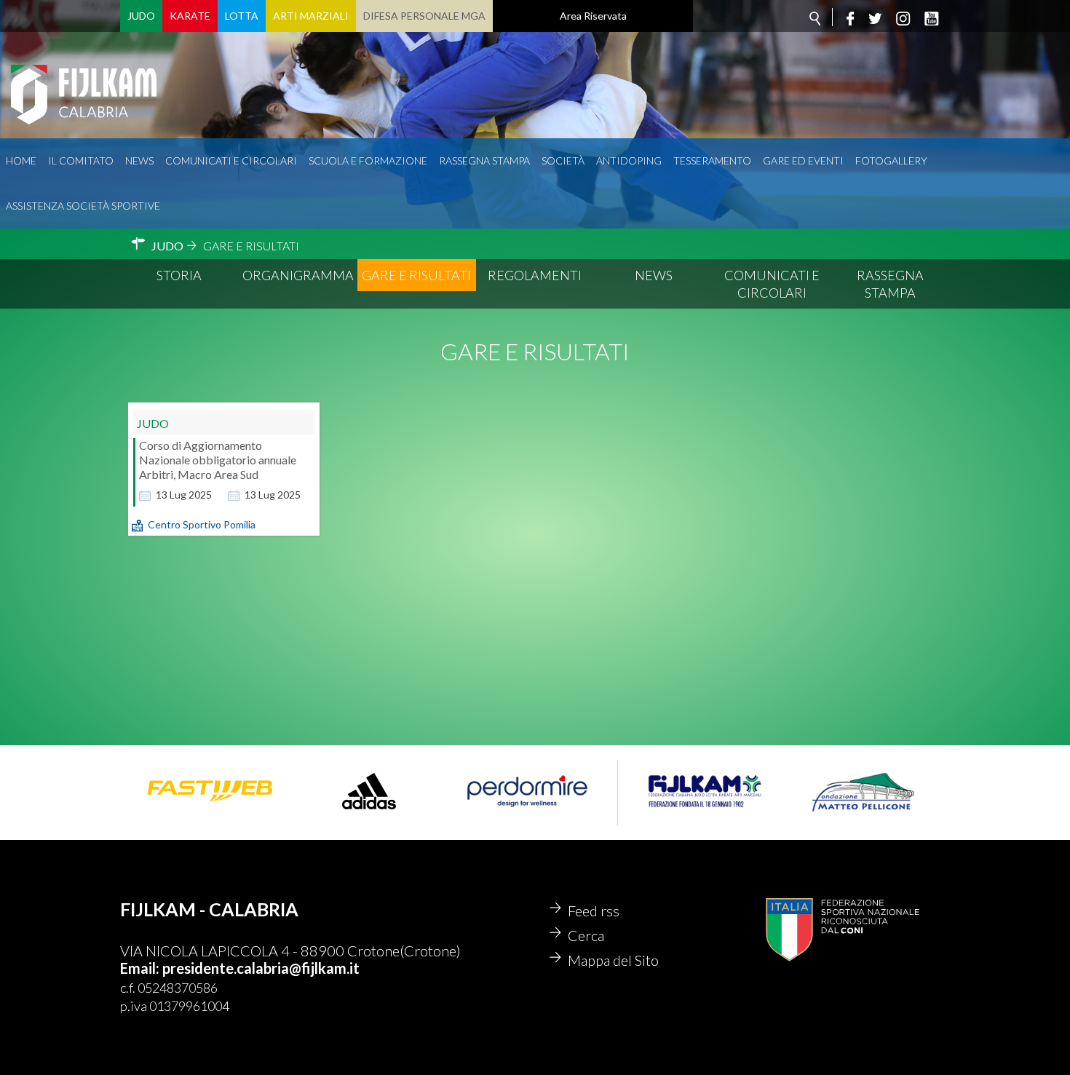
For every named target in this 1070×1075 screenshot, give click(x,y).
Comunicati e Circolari (772, 284)
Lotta (241, 15)
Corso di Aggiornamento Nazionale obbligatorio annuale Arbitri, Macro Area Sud (217, 459)
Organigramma (298, 275)
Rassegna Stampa (484, 160)
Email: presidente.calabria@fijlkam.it (240, 968)
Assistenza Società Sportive (83, 205)
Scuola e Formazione (368, 160)
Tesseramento (712, 160)
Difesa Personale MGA (424, 15)
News (139, 160)
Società (563, 160)
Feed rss (593, 910)
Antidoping (629, 160)
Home (21, 160)
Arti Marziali (311, 15)
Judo (141, 15)
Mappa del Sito (613, 960)
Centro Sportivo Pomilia (201, 524)
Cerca (586, 935)
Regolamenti (535, 275)
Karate (190, 15)
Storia (179, 275)
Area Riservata (593, 15)
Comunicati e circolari (231, 160)
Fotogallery (891, 160)
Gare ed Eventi (803, 160)
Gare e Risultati (416, 275)
